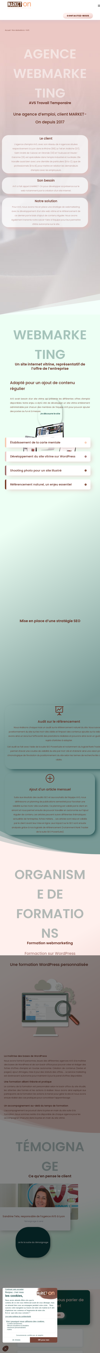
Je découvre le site (50, 413)
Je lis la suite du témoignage (33, 1242)
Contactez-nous (78, 15)
